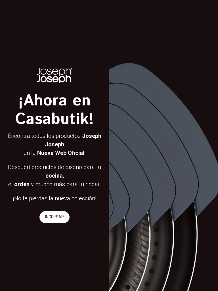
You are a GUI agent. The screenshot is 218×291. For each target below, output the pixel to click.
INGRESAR (54, 217)
